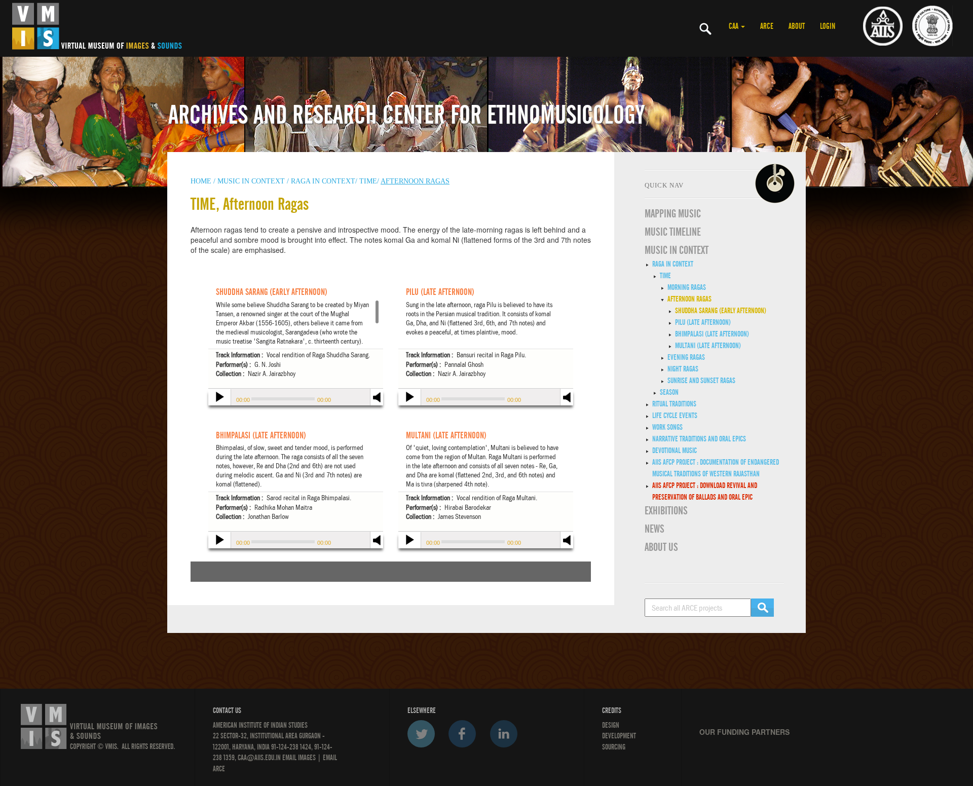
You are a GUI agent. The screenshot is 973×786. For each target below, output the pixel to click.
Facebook (462, 733)
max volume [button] (377, 403)
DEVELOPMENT (619, 735)
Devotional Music (674, 450)
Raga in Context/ (324, 181)
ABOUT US (661, 547)
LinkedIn (503, 733)
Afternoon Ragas (689, 299)
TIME (665, 275)
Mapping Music (673, 213)
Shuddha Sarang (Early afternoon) (720, 310)
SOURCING (613, 747)
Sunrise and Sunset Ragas (701, 380)
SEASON (669, 392)
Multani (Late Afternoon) (708, 345)
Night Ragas (682, 368)
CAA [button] (734, 26)
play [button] (218, 398)
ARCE (766, 26)
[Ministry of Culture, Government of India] (932, 25)
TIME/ (369, 181)
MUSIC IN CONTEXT (676, 250)
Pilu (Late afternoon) (703, 322)
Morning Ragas (686, 287)
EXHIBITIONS (666, 510)
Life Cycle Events (674, 415)
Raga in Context (672, 264)
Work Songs (667, 427)
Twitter (421, 733)
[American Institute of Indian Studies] (883, 25)
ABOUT (797, 26)
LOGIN (827, 26)
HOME (201, 181)
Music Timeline (673, 232)
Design (610, 725)
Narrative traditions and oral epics (699, 438)
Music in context (251, 181)
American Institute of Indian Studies (260, 725)
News (654, 529)
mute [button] (377, 396)
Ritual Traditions (674, 403)
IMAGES (307, 757)
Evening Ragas (686, 357)
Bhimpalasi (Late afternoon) (712, 334)
